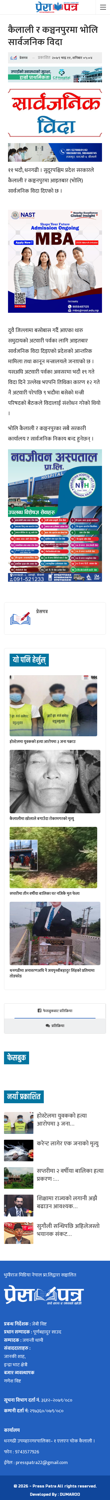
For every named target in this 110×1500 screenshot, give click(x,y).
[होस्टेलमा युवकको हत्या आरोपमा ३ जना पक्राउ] (53, 706)
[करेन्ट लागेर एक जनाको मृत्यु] (18, 1150)
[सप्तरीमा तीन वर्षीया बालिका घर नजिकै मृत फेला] (53, 857)
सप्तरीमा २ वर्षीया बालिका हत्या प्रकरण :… (70, 1175)
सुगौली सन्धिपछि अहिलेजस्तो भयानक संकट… (68, 1230)
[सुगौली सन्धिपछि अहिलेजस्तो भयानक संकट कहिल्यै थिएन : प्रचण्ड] (18, 1233)
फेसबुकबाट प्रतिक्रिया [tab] (57, 1011)
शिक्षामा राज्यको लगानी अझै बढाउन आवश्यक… (67, 1202)
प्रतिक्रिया (58, 1026)
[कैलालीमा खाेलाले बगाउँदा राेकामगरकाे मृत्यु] (55, 781)
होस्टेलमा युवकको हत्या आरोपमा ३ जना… (62, 1120)
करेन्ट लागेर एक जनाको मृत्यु (68, 1144)
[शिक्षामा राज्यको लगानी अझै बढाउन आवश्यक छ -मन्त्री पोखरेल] (18, 1205)
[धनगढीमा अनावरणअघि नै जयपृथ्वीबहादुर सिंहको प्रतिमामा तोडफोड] (55, 933)
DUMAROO (70, 1494)
